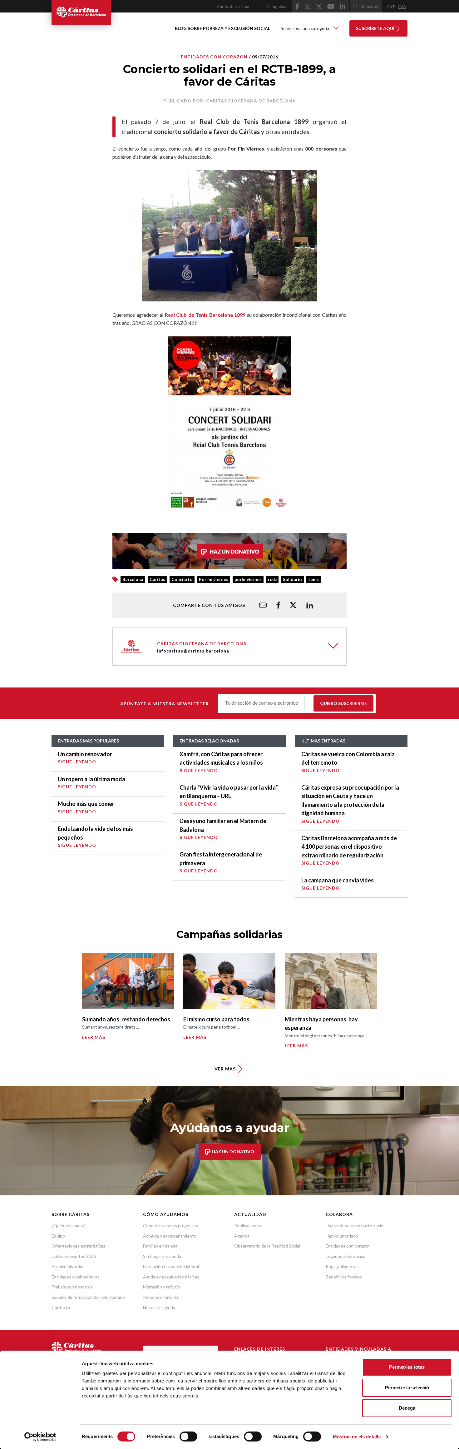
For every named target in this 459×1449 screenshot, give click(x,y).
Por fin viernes (213, 579)
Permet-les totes (407, 1367)
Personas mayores (161, 1297)
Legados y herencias (345, 1256)
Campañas (276, 6)
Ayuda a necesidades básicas (171, 1276)
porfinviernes (248, 579)
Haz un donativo (232, 1151)
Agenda (241, 1235)
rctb (272, 579)
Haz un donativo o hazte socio (354, 1225)
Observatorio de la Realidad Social (267, 1245)
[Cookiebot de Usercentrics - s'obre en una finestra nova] (40, 1437)
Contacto (61, 1307)
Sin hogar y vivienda (162, 1256)
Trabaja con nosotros (72, 1286)
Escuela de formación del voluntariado (88, 1297)
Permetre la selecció (407, 1387)
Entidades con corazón (348, 1245)
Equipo (58, 1235)
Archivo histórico (68, 1266)
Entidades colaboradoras (76, 1276)
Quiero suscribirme (343, 703)
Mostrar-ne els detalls (357, 1436)
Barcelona (132, 579)
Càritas (157, 579)
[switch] (188, 1437)
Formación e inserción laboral (171, 1266)
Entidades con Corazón (214, 56)
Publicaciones (247, 1225)
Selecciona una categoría (305, 28)
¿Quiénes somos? (69, 1225)
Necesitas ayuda (159, 1307)
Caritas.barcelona (233, 6)
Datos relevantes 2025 (74, 1256)
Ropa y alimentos (342, 1266)
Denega (407, 1408)
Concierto (182, 579)
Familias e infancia (160, 1245)
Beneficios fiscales (344, 1276)
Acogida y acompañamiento (169, 1235)
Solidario (292, 579)
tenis (313, 579)
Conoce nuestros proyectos (170, 1225)
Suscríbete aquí (375, 28)
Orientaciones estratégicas (78, 1245)
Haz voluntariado (342, 1235)
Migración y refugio (161, 1286)
